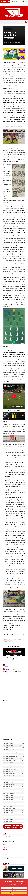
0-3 (20, 751)
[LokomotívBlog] (14, 12)
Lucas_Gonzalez (6, 850)
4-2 (20, 749)
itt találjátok (9, 306)
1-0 (20, 743)
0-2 (20, 745)
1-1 (20, 758)
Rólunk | (5, 4)
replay (10, 641)
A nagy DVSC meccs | (13, 4)
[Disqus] (14, 680)
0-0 (20, 747)
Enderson (5, 849)
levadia (5, 641)
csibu (5, 40)
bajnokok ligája (7, 639)
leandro (19, 639)
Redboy (4, 847)
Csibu (4, 846)
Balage (4, 844)
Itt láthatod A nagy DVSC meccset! (14, 658)
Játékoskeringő (22, 4)
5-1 (20, 756)
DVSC (15, 639)
